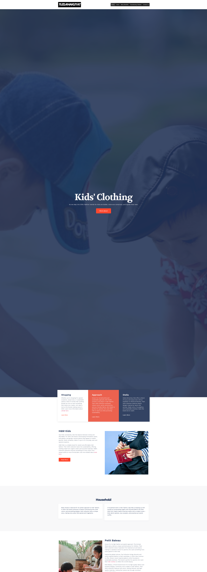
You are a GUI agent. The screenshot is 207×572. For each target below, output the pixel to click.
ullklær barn (64, 410)
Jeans (117, 4)
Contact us (146, 4)
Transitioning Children (135, 4)
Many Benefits (124, 4)
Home (112, 4)
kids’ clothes (111, 561)
